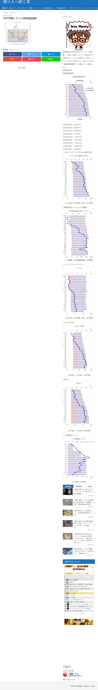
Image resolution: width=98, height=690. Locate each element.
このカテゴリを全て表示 (79, 613)
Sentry (93, 686)
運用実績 (5, 8)
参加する (91, 617)
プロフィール (80, 8)
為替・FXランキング (69, 679)
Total (89, 486)
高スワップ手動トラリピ (30, 8)
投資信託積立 (61, 8)
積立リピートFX (14, 8)
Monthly (79, 486)
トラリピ (71, 8)
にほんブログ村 (68, 670)
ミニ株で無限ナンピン (47, 8)
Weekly (68, 486)
